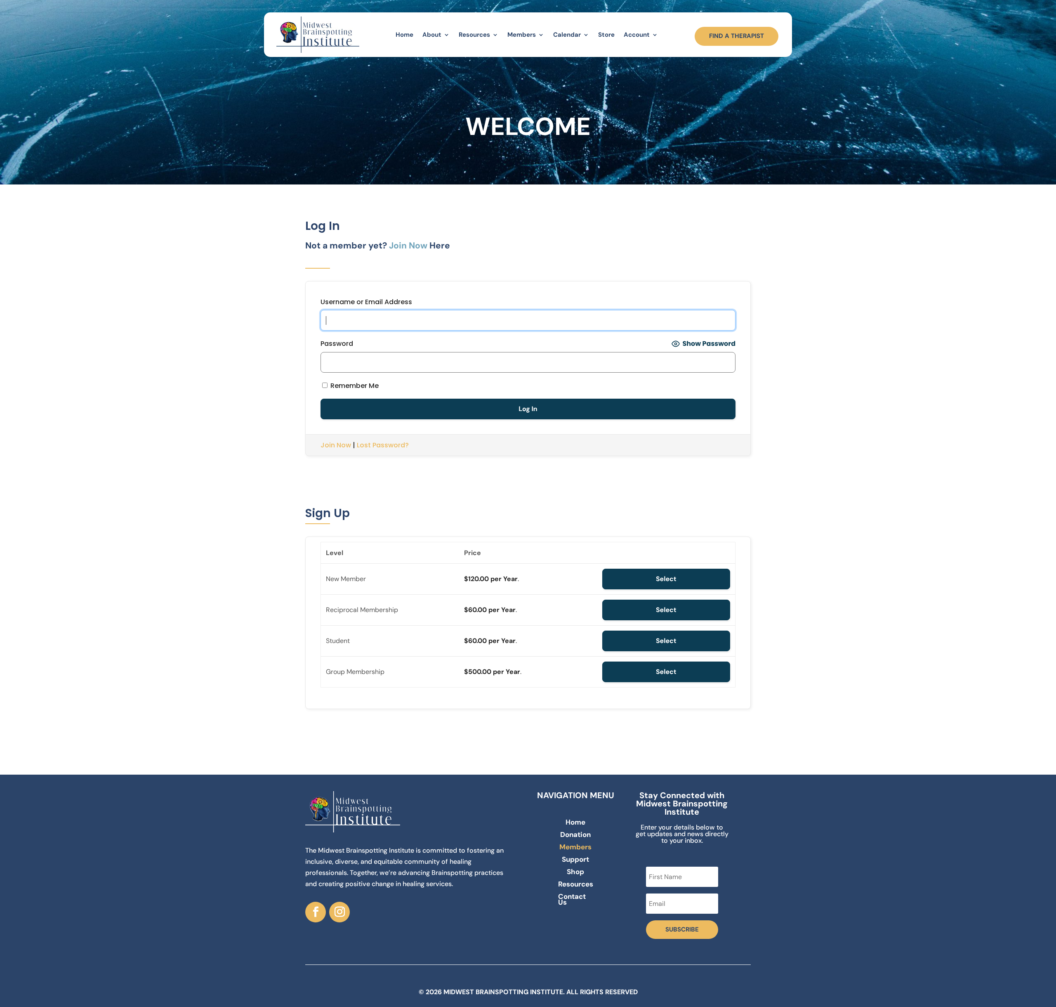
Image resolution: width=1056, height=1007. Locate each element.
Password (337, 343)
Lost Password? (383, 445)
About (431, 35)
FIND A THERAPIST (736, 36)
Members (521, 35)
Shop (575, 872)
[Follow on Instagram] (339, 912)
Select (666, 578)
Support (575, 860)
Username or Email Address (366, 302)
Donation (575, 835)
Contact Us (572, 900)
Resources (474, 35)
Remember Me (354, 385)
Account (637, 35)
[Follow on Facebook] (315, 912)
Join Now (408, 245)
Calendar (567, 35)
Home (404, 35)
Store (606, 35)
